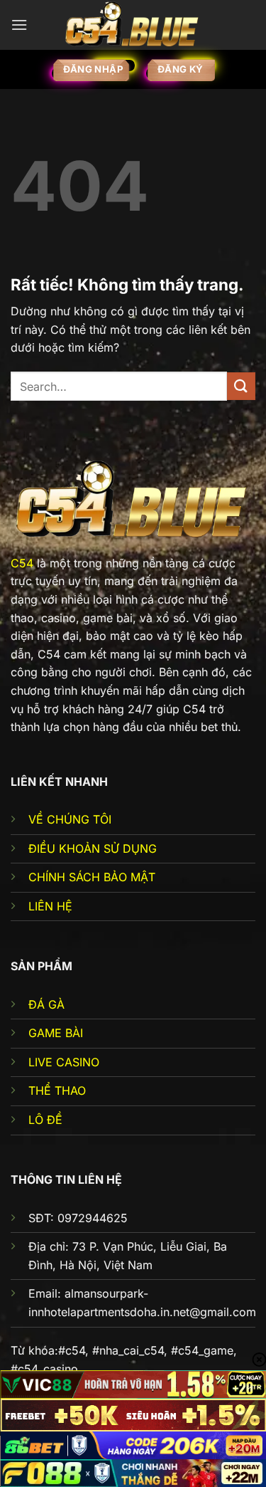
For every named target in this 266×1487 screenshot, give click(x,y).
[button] (19, 24)
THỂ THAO (57, 1090)
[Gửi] (241, 386)
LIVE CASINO (63, 1062)
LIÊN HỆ (50, 906)
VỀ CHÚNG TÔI (69, 819)
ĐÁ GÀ (46, 1004)
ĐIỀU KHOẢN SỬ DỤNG (92, 848)
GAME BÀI (55, 1033)
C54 (22, 563)
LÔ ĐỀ (45, 1120)
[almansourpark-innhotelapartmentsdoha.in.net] (133, 24)
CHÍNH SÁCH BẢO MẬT (91, 877)
